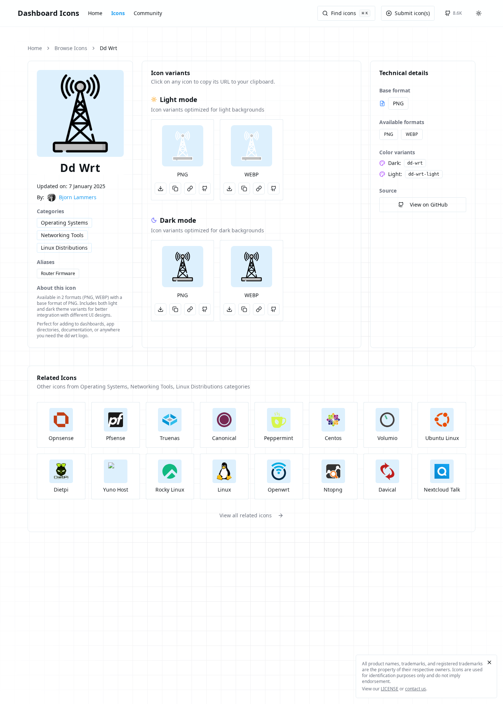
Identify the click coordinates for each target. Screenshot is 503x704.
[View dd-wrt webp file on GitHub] (273, 309)
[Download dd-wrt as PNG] (160, 309)
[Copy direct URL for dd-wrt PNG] (190, 309)
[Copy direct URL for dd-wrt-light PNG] (190, 188)
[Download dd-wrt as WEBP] (229, 309)
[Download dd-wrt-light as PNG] (160, 188)
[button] (182, 145)
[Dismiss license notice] (489, 662)
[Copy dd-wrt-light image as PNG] (175, 188)
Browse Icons (70, 48)
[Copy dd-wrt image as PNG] (175, 309)
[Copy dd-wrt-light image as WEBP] (244, 188)
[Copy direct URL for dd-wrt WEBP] (259, 309)
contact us (415, 689)
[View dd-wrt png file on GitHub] (205, 309)
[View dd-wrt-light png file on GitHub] (205, 188)
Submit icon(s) (412, 13)
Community (148, 13)
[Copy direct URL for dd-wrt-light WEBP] (259, 188)
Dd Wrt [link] (108, 48)
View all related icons (245, 515)
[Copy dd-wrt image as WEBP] (244, 309)
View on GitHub (429, 204)
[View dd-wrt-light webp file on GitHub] (273, 188)
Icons (118, 13)
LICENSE (389, 689)
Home (95, 13)
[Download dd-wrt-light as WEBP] (229, 188)
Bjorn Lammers (77, 197)
